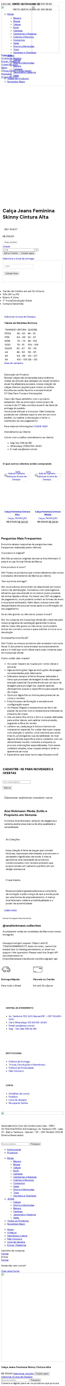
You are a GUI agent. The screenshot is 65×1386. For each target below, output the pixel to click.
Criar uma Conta (10, 1271)
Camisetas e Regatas (25, 33)
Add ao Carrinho (11, 253)
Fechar (5, 1253)
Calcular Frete (12, 273)
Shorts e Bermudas (23, 46)
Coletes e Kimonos (23, 36)
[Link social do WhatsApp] (10, 370)
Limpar (6, 246)
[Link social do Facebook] (6, 370)
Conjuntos (19, 40)
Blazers (17, 18)
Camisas (18, 30)
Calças (17, 24)
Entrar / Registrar (16, 1245)
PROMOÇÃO (21, 518)
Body (16, 27)
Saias (16, 43)
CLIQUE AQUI (40, 426)
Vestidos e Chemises (24, 52)
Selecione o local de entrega (18, 258)
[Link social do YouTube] (21, 1039)
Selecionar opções (23, 1373)
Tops (16, 49)
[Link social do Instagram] (14, 1039)
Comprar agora (27, 253)
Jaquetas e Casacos (24, 72)
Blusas (16, 21)
